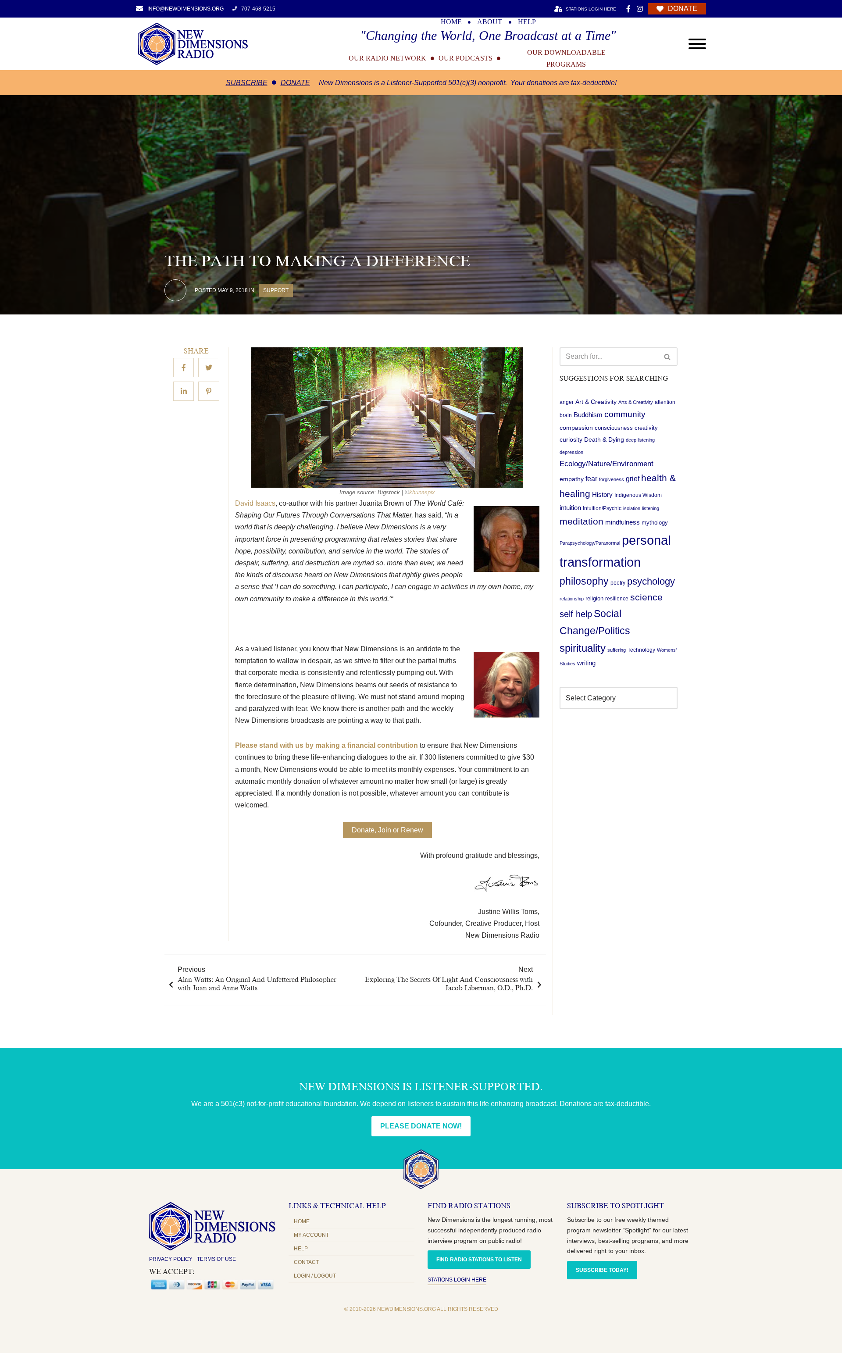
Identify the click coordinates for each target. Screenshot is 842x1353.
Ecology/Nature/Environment (606, 464)
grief (632, 479)
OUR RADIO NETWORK (387, 58)
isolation (631, 508)
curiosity (571, 439)
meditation (581, 522)
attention (665, 402)
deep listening (640, 440)
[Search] (668, 356)
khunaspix (422, 492)
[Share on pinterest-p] (208, 391)
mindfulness (622, 522)
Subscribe (247, 82)
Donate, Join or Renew (387, 830)
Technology (641, 650)
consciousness (614, 428)
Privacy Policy (171, 1259)
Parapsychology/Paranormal (590, 543)
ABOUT (489, 21)
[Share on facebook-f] (183, 368)
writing (586, 663)
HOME (451, 21)
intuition (570, 508)
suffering (616, 650)
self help (576, 614)
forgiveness (611, 479)
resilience (616, 599)
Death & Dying (604, 439)
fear (591, 479)
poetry (617, 583)
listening (650, 508)
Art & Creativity (596, 401)
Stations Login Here (457, 1280)
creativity (646, 428)
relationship (572, 599)
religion (594, 599)
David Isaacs (255, 503)
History (602, 495)
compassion (576, 428)
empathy (572, 479)
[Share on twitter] (208, 368)
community (625, 414)
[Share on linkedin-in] (183, 391)
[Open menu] (697, 44)
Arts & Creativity (635, 402)
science (646, 598)
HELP (527, 21)
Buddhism (588, 415)
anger (567, 402)
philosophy (584, 581)
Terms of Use (216, 1259)
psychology (651, 581)
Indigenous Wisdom (638, 496)
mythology (655, 523)
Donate (295, 82)
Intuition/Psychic (602, 509)
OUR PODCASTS (465, 58)
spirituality (583, 648)
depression (571, 452)
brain (566, 416)
